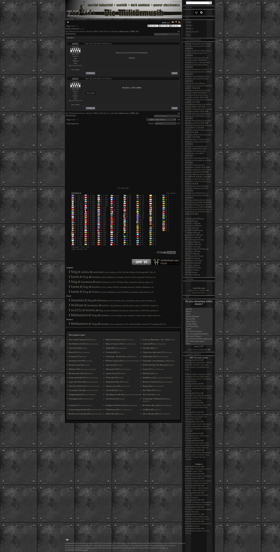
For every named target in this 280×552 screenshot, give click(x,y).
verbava (127, 277)
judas (207, 181)
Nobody (190, 130)
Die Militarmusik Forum (75, 31)
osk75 (202, 46)
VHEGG (190, 165)
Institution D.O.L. (193, 62)
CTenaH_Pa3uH (151, 316)
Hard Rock (204, 90)
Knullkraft (190, 205)
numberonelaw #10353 (198, 293)
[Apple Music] (199, 321)
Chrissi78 (198, 79)
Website (131, 58)
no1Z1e (82, 29)
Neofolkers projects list (195, 186)
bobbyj (190, 242)
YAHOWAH (145, 306)
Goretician (198, 195)
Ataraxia (190, 95)
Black (204, 58)
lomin (106, 272)
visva (196, 153)
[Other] (199, 344)
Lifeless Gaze (191, 151)
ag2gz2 (147, 282)
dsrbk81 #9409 (204, 290)
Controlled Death (193, 83)
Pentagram (190, 90)
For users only (123, 188)
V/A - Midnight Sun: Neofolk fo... (198, 69)
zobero (190, 265)
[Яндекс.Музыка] (199, 316)
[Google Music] (199, 324)
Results (190, 349)
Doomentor (191, 146)
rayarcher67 (141, 277)
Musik (89, 31)
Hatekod (190, 170)
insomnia (112, 272)
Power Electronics (191, 46)
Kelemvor (191, 260)
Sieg (74, 272)
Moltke (210, 100)
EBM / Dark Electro (101, 31)
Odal (151, 272)
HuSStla (125, 272)
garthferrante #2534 (194, 290)
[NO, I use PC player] (199, 336)
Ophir (189, 121)
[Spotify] (199, 309)
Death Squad (191, 193)
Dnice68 (153, 311)
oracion (191, 246)
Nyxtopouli (124, 311)
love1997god (191, 202)
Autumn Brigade (192, 125)
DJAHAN (191, 267)
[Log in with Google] (201, 12)
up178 (190, 253)
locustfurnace (191, 207)
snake (187, 128)
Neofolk (202, 95)
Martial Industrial (203, 104)
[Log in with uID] (196, 12)
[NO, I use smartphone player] (199, 334)
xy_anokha (189, 97)
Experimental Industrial (193, 86)
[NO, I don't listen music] (199, 341)
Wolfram (132, 272)
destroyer (149, 277)
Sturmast (190, 200)
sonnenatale (98, 272)
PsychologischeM (142, 272)
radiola (85, 271)
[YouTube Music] (199, 326)
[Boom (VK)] (199, 319)
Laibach (190, 174)
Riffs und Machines (193, 51)
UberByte (115, 31)
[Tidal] (199, 314)
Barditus (190, 100)
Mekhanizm (110, 277)
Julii (188, 104)
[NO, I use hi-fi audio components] (199, 339)
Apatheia (190, 135)
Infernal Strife (192, 58)
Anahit (152, 306)
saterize (142, 301)
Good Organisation (193, 114)
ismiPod (191, 263)
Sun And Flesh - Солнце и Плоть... (199, 139)
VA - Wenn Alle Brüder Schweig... (198, 209)
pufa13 (190, 270)
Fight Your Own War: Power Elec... (199, 179)
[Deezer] (199, 311)
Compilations (193, 72)
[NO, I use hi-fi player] (199, 331)
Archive (196, 349)
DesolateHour (199, 160)
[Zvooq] (199, 329)
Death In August (192, 109)
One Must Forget (193, 158)
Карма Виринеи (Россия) (196, 44)
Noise (201, 165)
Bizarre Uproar (192, 76)
